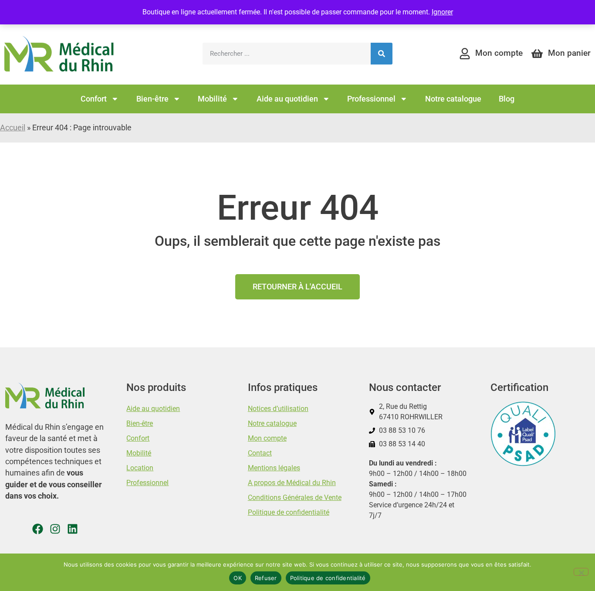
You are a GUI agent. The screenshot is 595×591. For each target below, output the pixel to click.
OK (237, 577)
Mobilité (212, 99)
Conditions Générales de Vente (294, 497)
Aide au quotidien (287, 99)
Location (139, 468)
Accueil (12, 127)
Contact (260, 453)
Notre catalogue (453, 99)
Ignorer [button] (442, 12)
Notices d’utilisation (278, 408)
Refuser (266, 577)
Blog (506, 99)
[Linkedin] (72, 529)
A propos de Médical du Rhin (292, 483)
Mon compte (267, 438)
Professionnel (371, 99)
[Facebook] (37, 529)
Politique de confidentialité (288, 512)
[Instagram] (55, 529)
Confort (94, 99)
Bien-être (152, 99)
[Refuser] (581, 572)
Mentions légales (274, 468)
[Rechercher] (381, 54)
